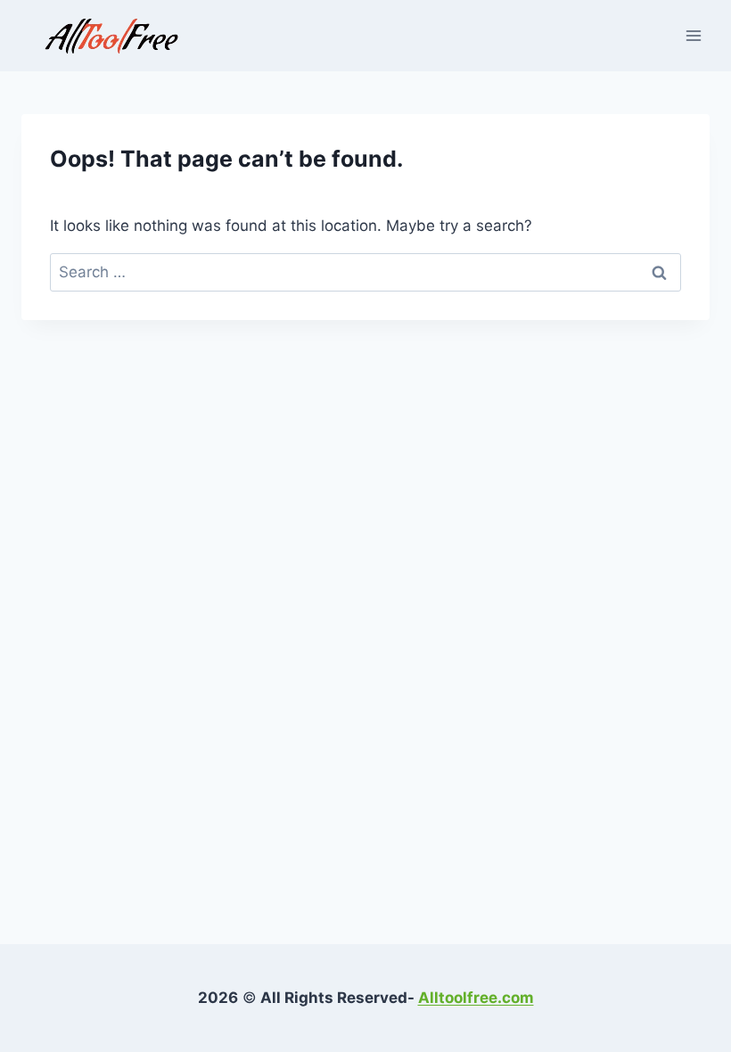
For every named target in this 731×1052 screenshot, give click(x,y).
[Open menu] (693, 35)
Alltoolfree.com (476, 998)
